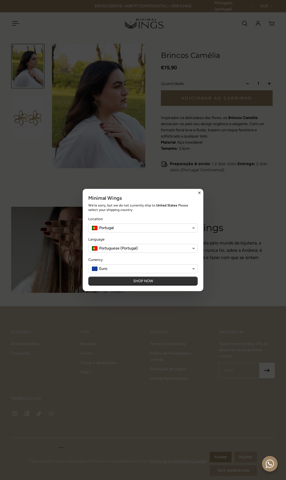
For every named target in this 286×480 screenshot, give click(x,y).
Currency (95, 260)
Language (96, 239)
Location (95, 219)
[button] (143, 228)
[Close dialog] (199, 193)
